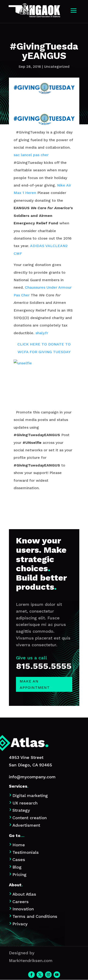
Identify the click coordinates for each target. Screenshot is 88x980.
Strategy (21, 810)
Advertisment (26, 825)
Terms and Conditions (34, 916)
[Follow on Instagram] (48, 974)
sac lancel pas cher (31, 155)
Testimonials (25, 852)
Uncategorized (56, 67)
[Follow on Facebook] (31, 974)
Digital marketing (30, 795)
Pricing (19, 874)
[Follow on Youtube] (57, 974)
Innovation (23, 908)
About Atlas (24, 894)
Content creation (29, 817)
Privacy (20, 923)
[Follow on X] (40, 974)
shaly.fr (41, 333)
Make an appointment (35, 684)
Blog (17, 867)
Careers (20, 901)
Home (18, 844)
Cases (18, 859)
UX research (25, 803)
